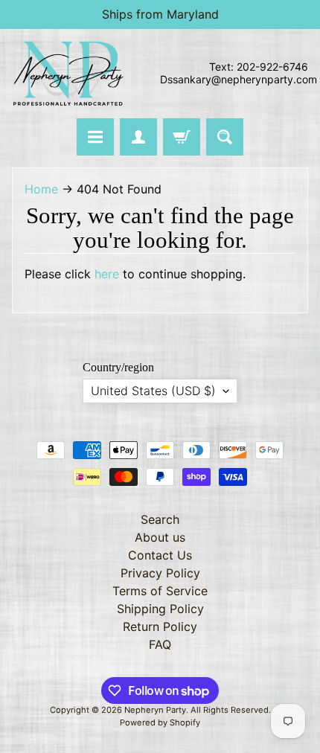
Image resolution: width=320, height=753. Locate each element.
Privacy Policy (160, 572)
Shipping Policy (160, 608)
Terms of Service (160, 590)
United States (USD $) (153, 390)
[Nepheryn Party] (68, 73)
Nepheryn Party (155, 710)
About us (160, 537)
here (107, 273)
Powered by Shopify (160, 722)
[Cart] (181, 137)
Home (41, 189)
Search (160, 519)
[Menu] (95, 137)
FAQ (160, 644)
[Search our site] (224, 137)
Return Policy (160, 626)
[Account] (138, 137)
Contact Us (160, 555)
